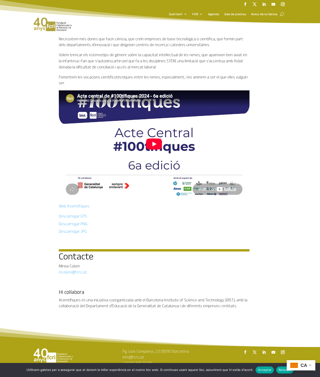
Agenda (213, 14)
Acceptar (265, 370)
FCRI (195, 14)
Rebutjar (285, 370)
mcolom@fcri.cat (73, 272)
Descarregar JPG (73, 231)
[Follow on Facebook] (245, 4)
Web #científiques (74, 206)
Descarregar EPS (73, 216)
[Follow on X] (254, 4)
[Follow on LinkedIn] (264, 4)
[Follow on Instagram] (283, 4)
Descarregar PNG (73, 224)
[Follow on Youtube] (273, 4)
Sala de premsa (235, 14)
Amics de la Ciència (264, 14)
